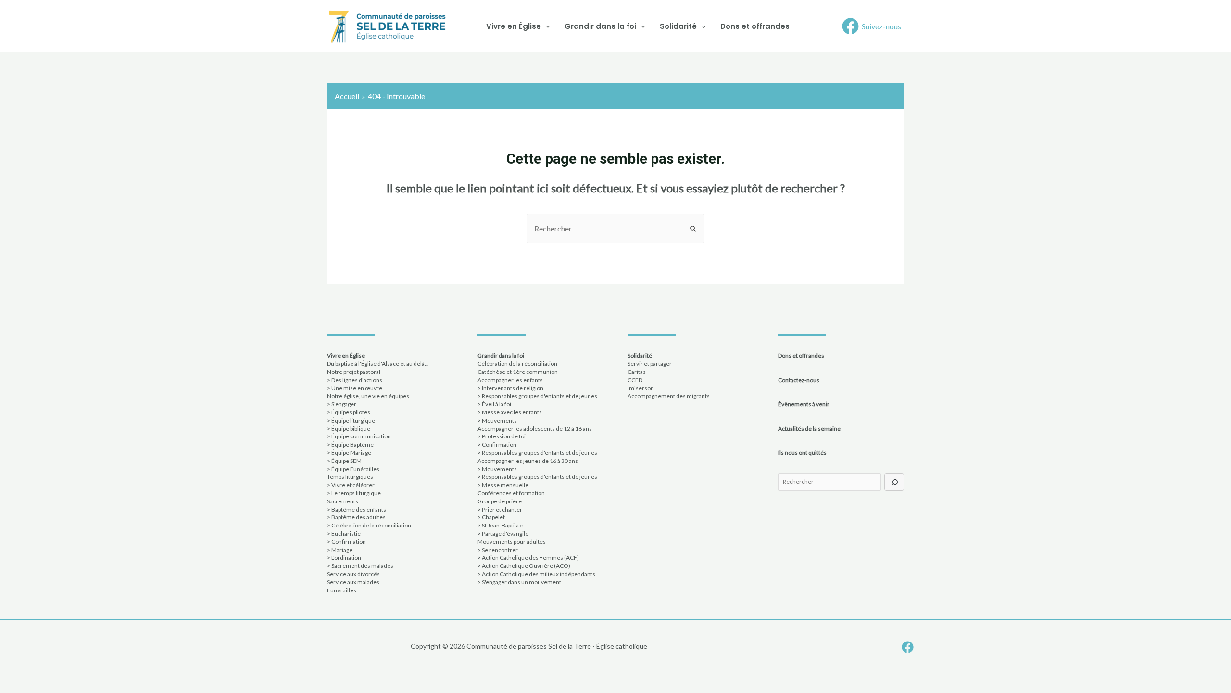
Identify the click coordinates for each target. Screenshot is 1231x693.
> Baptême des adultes (356, 517)
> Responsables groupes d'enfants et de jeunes (537, 395)
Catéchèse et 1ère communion (517, 371)
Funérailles (341, 590)
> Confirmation (346, 541)
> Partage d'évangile (502, 533)
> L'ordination (344, 557)
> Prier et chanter (499, 509)
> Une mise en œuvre (354, 388)
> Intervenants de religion (510, 388)
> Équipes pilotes (348, 412)
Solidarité (678, 26)
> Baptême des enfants (356, 509)
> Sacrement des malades (360, 565)
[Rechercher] (894, 482)
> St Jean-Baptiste (500, 525)
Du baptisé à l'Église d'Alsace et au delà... (378, 363)
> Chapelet (491, 517)
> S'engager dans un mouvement (519, 582)
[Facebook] (908, 647)
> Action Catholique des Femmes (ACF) (528, 557)
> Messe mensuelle (502, 484)
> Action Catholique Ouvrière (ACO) (523, 565)
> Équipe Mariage (349, 452)
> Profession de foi (501, 436)
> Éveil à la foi (494, 404)
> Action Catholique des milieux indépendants (536, 574)
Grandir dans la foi (600, 26)
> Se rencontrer (497, 549)
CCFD (635, 380)
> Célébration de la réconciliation (369, 525)
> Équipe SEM (344, 460)
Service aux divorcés (353, 574)
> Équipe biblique (348, 428)
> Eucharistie (344, 533)
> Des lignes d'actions (354, 380)
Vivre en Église (513, 26)
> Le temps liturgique (354, 493)
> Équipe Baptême (350, 444)
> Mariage (339, 549)
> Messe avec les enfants (509, 412)
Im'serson (641, 388)
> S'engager (341, 404)
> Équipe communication (359, 436)
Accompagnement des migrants (669, 395)
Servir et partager (650, 363)
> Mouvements (497, 420)
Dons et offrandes (755, 26)
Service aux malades (353, 582)
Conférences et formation (511, 493)
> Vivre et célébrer (351, 484)
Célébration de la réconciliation (517, 363)
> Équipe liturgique (351, 420)
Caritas (637, 371)
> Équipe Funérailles (353, 469)
